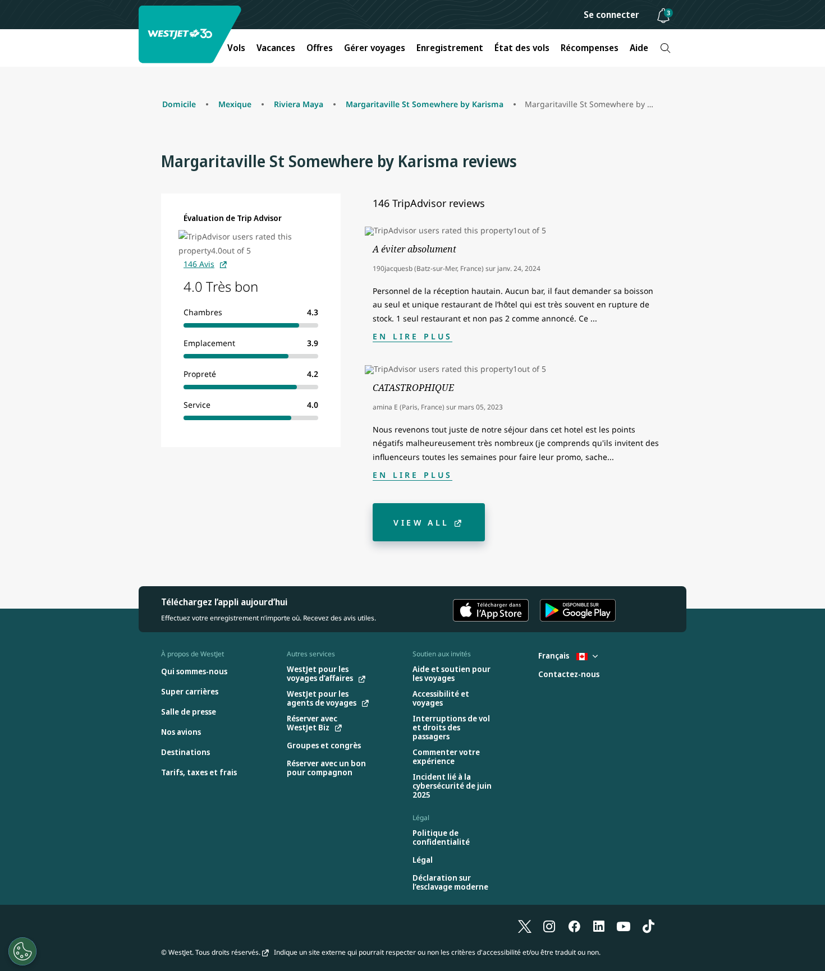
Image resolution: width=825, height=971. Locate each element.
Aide (639, 48)
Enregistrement (449, 48)
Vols (236, 48)
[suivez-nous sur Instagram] (549, 926)
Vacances (275, 48)
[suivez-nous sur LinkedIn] (599, 926)
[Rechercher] (665, 48)
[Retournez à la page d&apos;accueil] (191, 34)
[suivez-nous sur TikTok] (648, 926)
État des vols (521, 48)
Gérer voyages (374, 48)
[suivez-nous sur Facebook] (574, 926)
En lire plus (412, 336)
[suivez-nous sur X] (524, 926)
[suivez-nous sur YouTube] (623, 926)
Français (554, 655)
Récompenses (589, 48)
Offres (319, 48)
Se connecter (611, 14)
